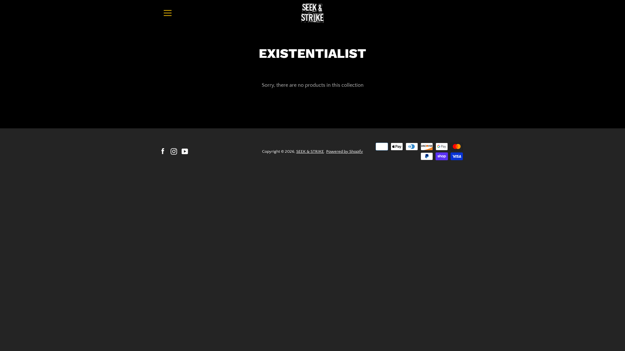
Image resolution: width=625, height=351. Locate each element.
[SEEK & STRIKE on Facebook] (163, 151)
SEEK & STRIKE (310, 151)
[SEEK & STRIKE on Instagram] (174, 151)
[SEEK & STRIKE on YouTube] (185, 151)
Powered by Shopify (344, 151)
